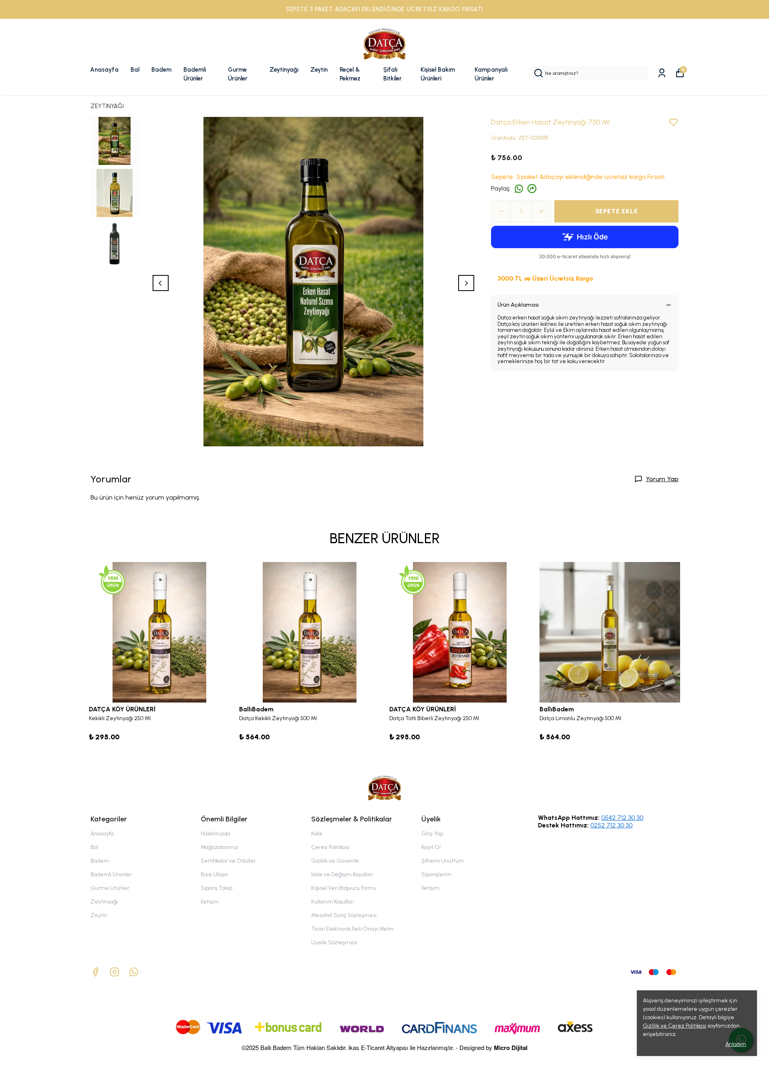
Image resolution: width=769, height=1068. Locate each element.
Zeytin (319, 69)
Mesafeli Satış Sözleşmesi (343, 915)
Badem (161, 69)
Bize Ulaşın (214, 874)
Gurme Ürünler (238, 74)
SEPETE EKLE (616, 211)
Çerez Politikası (330, 847)
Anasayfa (104, 69)
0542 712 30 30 (622, 817)
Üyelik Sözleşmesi (334, 942)
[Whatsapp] (134, 972)
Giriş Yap (432, 833)
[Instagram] (114, 972)
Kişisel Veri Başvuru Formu (343, 888)
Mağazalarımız (219, 847)
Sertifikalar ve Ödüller (228, 860)
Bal (135, 69)
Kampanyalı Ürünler (491, 74)
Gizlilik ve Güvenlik (335, 860)
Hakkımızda (215, 833)
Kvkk (316, 833)
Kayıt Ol (431, 847)
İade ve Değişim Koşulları (342, 874)
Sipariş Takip (216, 888)
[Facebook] (95, 972)
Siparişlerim (436, 874)
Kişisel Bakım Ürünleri (438, 74)
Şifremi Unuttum (442, 860)
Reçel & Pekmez (350, 74)
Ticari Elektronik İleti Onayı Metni (352, 928)
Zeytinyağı (284, 69)
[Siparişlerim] (662, 73)
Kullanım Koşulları (332, 901)
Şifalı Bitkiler (392, 74)
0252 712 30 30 (611, 825)
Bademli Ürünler (194, 74)
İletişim (210, 901)
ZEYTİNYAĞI (107, 106)
